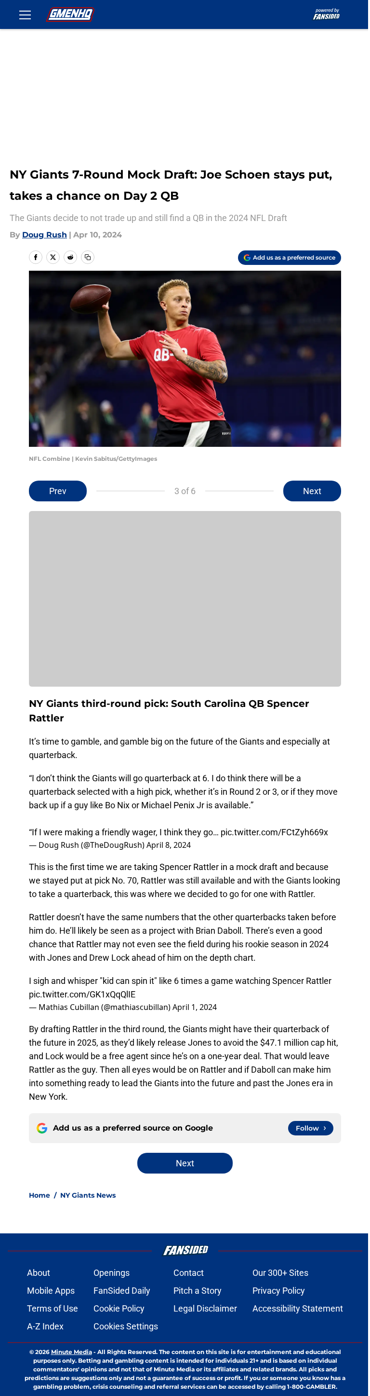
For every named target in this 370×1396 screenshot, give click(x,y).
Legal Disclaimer (205, 1308)
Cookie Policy (119, 1308)
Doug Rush (44, 234)
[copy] (87, 257)
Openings (111, 1273)
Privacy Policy (278, 1290)
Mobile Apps (51, 1290)
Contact (188, 1273)
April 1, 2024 (194, 1007)
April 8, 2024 (168, 845)
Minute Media (71, 1351)
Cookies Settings (125, 1326)
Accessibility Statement (297, 1308)
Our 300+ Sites (280, 1273)
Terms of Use (52, 1308)
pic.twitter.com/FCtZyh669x (274, 832)
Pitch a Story (197, 1290)
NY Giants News (88, 1195)
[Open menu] (25, 14)
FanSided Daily (121, 1290)
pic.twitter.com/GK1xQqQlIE (82, 994)
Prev (57, 491)
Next (312, 491)
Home (39, 1195)
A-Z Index (45, 1326)
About (38, 1273)
